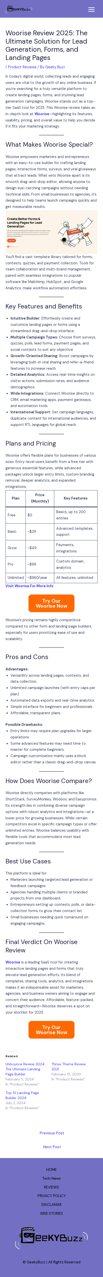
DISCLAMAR (52, 1204)
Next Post (52, 1146)
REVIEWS (51, 1187)
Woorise (41, 114)
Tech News (51, 1178)
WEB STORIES (51, 1213)
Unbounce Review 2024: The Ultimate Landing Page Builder (25, 1069)
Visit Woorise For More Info (30, 586)
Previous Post (52, 1133)
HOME (51, 1169)
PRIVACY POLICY (52, 1196)
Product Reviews (22, 67)
